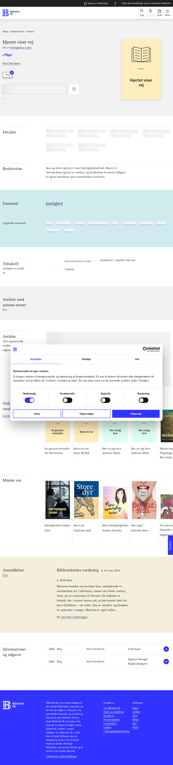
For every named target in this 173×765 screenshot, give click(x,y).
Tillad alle (136, 413)
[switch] (67, 400)
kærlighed (54, 203)
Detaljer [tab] (86, 359)
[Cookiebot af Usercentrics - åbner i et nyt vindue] (145, 349)
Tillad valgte (86, 413)
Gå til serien (10, 416)
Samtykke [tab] (36, 359)
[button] (108, 649)
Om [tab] (137, 359)
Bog (7, 74)
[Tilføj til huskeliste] (74, 89)
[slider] (141, 69)
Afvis (37, 413)
